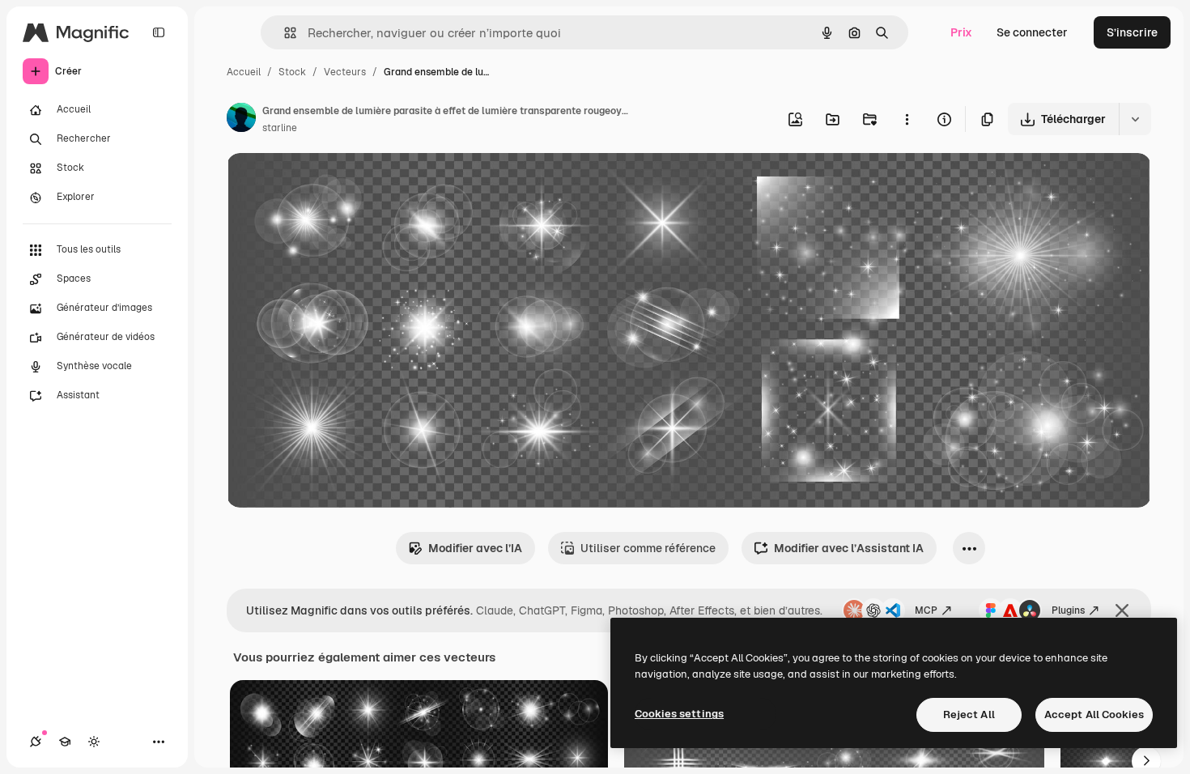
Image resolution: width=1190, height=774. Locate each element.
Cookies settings (679, 714)
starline (279, 127)
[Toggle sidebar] (159, 32)
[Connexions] (36, 742)
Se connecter (1032, 32)
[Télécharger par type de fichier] (1135, 119)
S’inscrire (1132, 32)
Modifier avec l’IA (475, 548)
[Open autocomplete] (283, 33)
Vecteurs (345, 72)
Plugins (1068, 610)
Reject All (969, 714)
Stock (292, 72)
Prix (961, 32)
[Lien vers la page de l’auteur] (241, 120)
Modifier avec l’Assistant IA (849, 548)
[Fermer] (1122, 610)
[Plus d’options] (906, 119)
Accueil (244, 72)
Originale (333, 184)
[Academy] (65, 742)
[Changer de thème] (94, 742)
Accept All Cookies (1094, 714)
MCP (926, 610)
